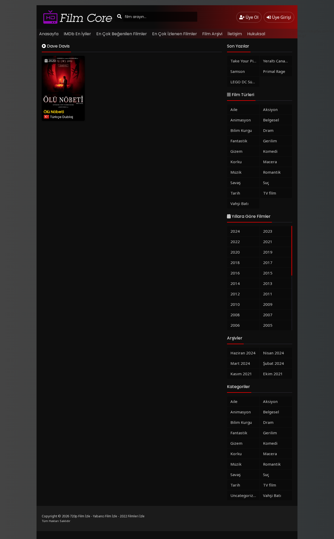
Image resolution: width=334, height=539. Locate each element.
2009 (267, 304)
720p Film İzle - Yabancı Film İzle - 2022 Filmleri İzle (107, 516)
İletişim (235, 34)
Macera (270, 161)
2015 (267, 273)
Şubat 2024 (273, 363)
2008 (235, 314)
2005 (267, 325)
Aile (233, 109)
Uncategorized (244, 495)
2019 (267, 252)
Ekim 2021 (273, 373)
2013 (267, 283)
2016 (235, 273)
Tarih (235, 193)
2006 (235, 325)
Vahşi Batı (239, 203)
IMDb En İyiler (77, 34)
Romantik (272, 172)
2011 (267, 293)
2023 (267, 231)
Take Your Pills (243, 60)
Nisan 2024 (273, 352)
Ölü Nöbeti (54, 111)
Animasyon (240, 119)
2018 (235, 262)
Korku (236, 161)
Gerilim (270, 140)
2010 (235, 304)
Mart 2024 (240, 363)
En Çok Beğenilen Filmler (121, 34)
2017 (267, 262)
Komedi (270, 151)
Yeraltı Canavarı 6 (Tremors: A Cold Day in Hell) (277, 60)
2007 (267, 314)
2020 (235, 252)
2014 (235, 283)
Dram (268, 130)
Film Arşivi (212, 34)
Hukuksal (256, 34)
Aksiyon (270, 109)
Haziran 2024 (242, 352)
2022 (235, 241)
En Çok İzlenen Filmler (174, 34)
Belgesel (271, 119)
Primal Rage (274, 71)
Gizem (236, 151)
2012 (235, 293)
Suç (266, 182)
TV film (269, 193)
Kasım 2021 (241, 373)
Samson (237, 71)
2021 (267, 241)
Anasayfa (48, 34)
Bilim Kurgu (241, 130)
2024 (235, 231)
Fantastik (238, 140)
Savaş (235, 182)
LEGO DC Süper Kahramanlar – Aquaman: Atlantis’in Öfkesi (244, 81)
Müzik (236, 172)
